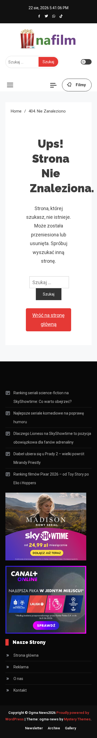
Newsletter (34, 728)
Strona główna (26, 655)
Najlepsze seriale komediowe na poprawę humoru (48, 417)
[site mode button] (86, 62)
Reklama (21, 667)
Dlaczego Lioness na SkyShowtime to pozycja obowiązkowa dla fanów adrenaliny (52, 437)
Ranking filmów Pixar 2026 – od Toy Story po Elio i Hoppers (51, 478)
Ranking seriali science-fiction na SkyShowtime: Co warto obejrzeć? (42, 397)
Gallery (70, 728)
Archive (54, 728)
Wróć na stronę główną (48, 319)
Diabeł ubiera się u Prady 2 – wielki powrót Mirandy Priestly (48, 458)
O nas (18, 678)
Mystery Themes (77, 719)
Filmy (81, 84)
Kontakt (20, 690)
